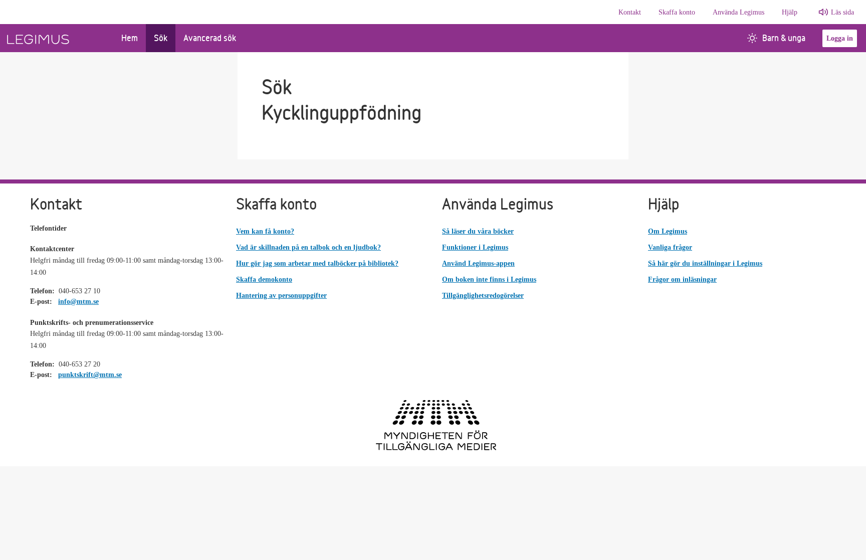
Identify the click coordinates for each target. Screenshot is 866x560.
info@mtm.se (78, 301)
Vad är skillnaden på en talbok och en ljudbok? (308, 247)
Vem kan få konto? (265, 231)
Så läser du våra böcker (478, 231)
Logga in (839, 38)
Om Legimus (667, 231)
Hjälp (789, 12)
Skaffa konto (677, 12)
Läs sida (842, 12)
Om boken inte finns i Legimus (489, 279)
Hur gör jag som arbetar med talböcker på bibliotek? (317, 263)
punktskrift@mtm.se (90, 375)
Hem (129, 38)
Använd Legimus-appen (478, 263)
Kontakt (629, 12)
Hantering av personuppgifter (281, 295)
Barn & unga (783, 38)
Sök (160, 38)
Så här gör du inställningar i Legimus (705, 263)
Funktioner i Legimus (475, 247)
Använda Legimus (738, 12)
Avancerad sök (209, 38)
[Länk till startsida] (56, 38)
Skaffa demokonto (264, 279)
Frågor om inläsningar (682, 279)
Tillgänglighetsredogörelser (483, 295)
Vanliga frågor (670, 247)
